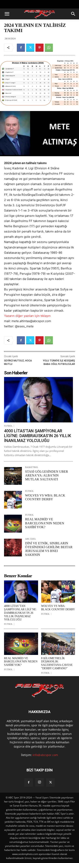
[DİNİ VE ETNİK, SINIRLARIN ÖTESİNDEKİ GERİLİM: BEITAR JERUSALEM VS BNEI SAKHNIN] (13, 547)
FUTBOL (8, 426)
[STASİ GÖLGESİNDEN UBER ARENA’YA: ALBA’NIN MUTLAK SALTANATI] (13, 476)
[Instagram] (39, 782)
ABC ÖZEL (30, 539)
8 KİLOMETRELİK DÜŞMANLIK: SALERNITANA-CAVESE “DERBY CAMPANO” (57, 663)
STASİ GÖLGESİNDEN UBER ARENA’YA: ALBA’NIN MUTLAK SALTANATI (46, 475)
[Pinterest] (39, 48)
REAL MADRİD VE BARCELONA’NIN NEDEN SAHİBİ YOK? (44, 523)
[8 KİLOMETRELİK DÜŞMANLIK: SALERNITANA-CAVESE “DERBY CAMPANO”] (58, 644)
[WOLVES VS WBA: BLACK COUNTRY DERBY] (13, 500)
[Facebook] (21, 48)
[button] (6, 13)
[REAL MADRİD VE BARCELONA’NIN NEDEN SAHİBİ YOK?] (13, 523)
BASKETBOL (31, 467)
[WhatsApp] (49, 48)
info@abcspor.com (45, 755)
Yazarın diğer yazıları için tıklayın (27, 316)
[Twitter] (30, 48)
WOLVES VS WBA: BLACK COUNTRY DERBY (58, 607)
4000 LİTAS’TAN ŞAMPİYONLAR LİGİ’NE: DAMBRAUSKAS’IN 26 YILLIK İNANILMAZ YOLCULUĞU (37, 435)
